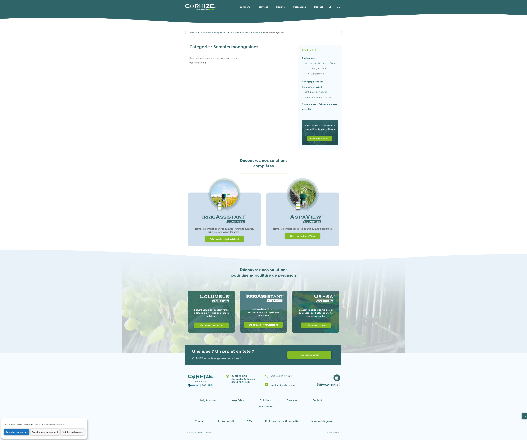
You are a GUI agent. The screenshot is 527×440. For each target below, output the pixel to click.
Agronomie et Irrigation (318, 97)
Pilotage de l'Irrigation (317, 92)
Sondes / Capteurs (317, 68)
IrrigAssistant (208, 400)
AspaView (238, 400)
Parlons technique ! (312, 87)
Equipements (220, 32)
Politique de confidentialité (281, 421)
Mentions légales (321, 421)
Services (263, 7)
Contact (318, 7)
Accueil (193, 32)
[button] (330, 7)
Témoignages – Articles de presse (319, 104)
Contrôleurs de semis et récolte (245, 32)
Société (280, 7)
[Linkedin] (336, 377)
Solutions (245, 7)
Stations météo (316, 74)
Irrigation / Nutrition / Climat (321, 63)
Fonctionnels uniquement (45, 432)
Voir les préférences (72, 432)
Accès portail (226, 421)
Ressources (299, 7)
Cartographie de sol (312, 82)
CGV (249, 421)
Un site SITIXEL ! (333, 432)
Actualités (307, 109)
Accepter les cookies (17, 432)
